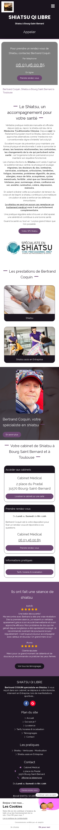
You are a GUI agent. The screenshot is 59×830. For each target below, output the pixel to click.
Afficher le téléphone (32, 777)
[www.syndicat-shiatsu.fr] (29, 248)
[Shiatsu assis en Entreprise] (29, 341)
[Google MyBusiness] (33, 703)
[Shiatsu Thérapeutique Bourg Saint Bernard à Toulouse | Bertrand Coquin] (8, 7)
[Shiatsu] (29, 299)
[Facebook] (26, 703)
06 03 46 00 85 (30, 64)
